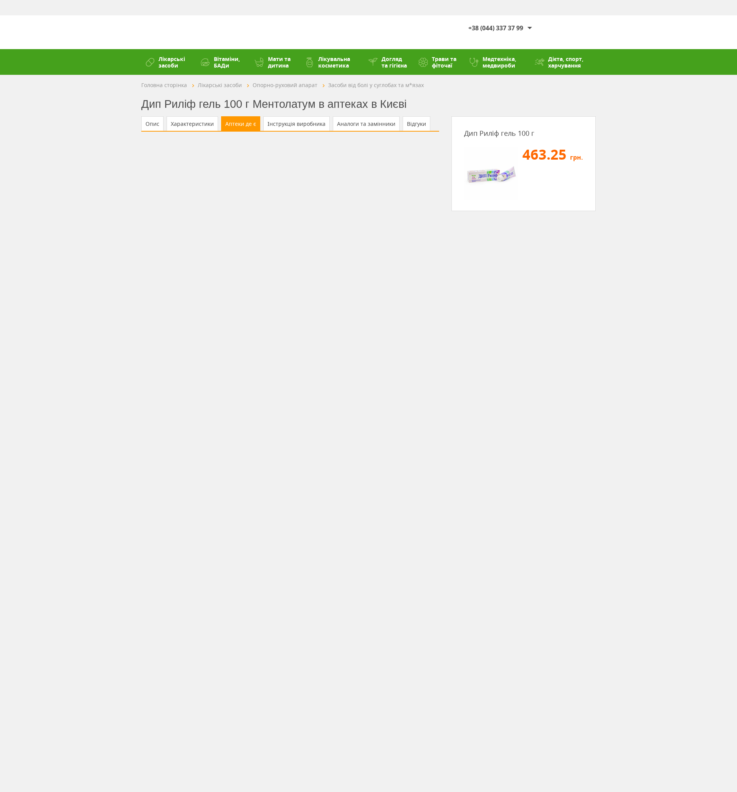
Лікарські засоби (172, 62)
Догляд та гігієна (394, 62)
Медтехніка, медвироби (499, 62)
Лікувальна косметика (334, 62)
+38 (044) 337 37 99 (495, 28)
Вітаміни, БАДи (227, 62)
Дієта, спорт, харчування (565, 62)
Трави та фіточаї (444, 62)
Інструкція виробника (297, 123)
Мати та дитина (279, 62)
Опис (152, 123)
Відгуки (416, 123)
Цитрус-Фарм (164, 32)
